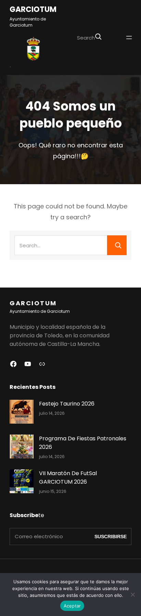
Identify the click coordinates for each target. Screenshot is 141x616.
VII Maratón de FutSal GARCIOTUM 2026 (68, 477)
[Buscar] (98, 36)
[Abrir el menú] (129, 37)
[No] (132, 594)
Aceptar (72, 605)
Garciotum (33, 10)
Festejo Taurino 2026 (66, 404)
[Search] (117, 245)
